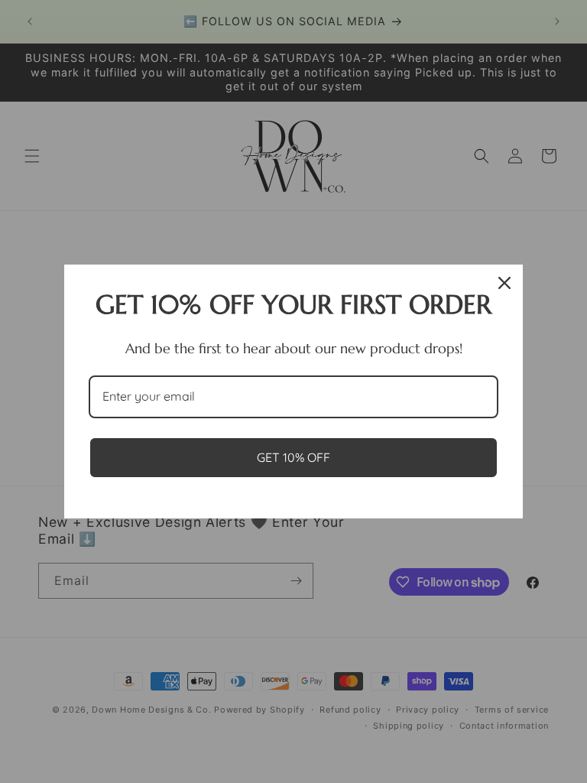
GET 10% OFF (293, 457)
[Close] (504, 283)
